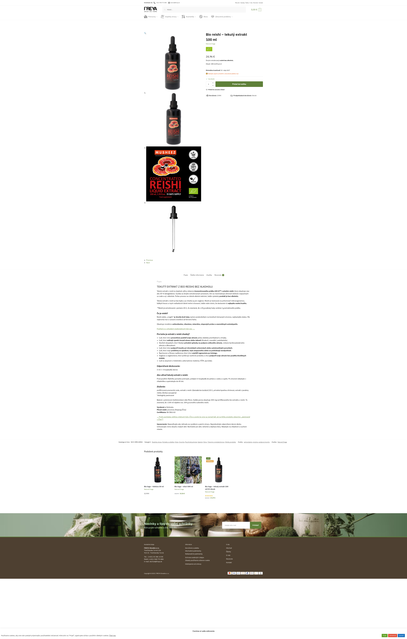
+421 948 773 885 (161, 2)
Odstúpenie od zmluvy (193, 564)
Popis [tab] (186, 275)
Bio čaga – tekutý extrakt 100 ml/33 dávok (216, 487)
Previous (149, 260)
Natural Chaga (210, 44)
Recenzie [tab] (219, 275)
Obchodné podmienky (193, 551)
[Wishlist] (168, 459)
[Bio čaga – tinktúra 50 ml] (157, 470)
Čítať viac (112, 636)
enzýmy (255, 442)
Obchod (229, 548)
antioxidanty (248, 442)
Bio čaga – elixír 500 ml (184, 486)
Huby (176, 442)
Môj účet (237, 3)
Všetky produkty (230, 442)
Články (247, 3)
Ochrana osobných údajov (194, 557)
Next (148, 263)
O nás (251, 3)
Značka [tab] (209, 275)
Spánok (200, 442)
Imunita (181, 442)
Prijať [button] (384, 635)
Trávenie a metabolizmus (216, 442)
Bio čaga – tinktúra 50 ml (154, 486)
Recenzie (255, 3)
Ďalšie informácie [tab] (197, 275)
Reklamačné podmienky (193, 554)
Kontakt (261, 3)
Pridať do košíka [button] (157, 498)
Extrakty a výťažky (168, 442)
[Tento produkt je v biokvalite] (209, 49)
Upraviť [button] (401, 635)
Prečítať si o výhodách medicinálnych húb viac (176, 329)
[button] (256, 9)
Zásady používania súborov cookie (197, 560)
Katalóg (242, 3)
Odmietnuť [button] (392, 635)
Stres (205, 442)
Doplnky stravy (157, 442)
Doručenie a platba (192, 548)
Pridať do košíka (239, 84)
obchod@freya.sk (175, 2)
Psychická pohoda (191, 442)
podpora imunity (264, 442)
